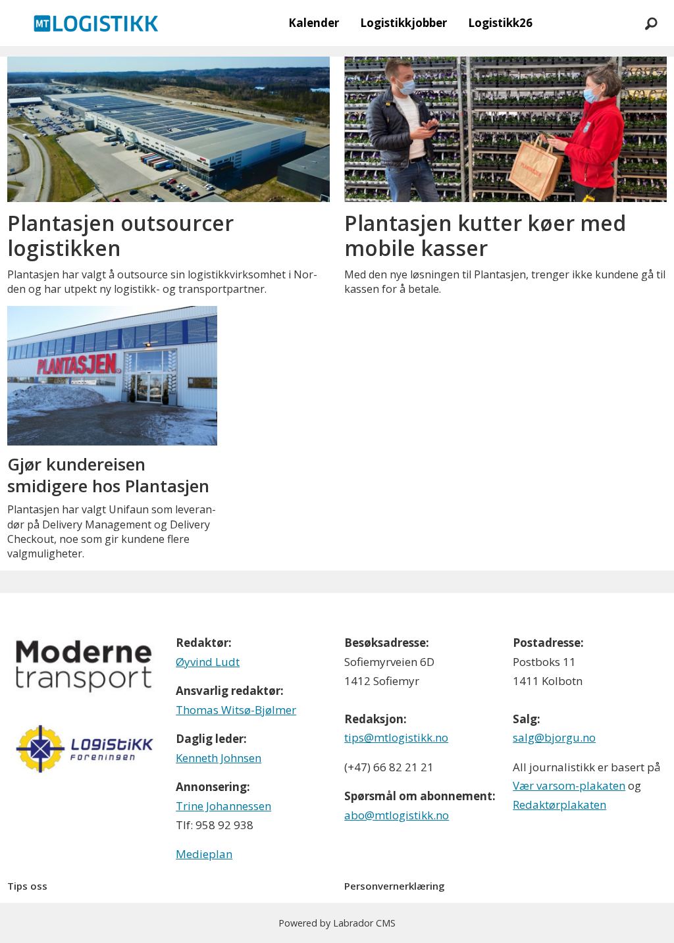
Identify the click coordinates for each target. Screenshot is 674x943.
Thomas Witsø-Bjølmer (236, 709)
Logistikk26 (500, 22)
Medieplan (204, 853)
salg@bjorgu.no (554, 737)
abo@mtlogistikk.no (396, 815)
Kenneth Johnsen (218, 757)
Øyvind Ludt (208, 661)
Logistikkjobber (403, 22)
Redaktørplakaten (559, 804)
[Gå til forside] (96, 23)
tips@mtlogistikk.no (396, 737)
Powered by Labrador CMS (337, 923)
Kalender (313, 22)
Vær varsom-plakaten (569, 785)
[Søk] (651, 23)
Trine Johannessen (223, 805)
